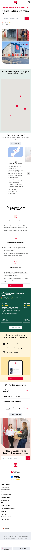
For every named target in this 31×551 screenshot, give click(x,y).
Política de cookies (22, 536)
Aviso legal (19, 538)
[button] (17, 106)
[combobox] (13, 18)
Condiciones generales (9, 538)
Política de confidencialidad (9, 536)
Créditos (25, 538)
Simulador (24, 2)
